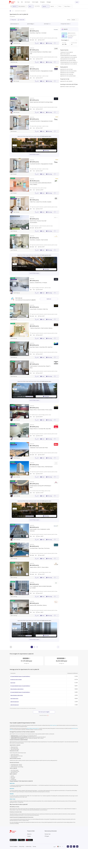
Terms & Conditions (14, 846)
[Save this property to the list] (55, 43)
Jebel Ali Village (29, 728)
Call (37, 43)
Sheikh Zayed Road (53, 725)
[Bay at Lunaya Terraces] (34, 145)
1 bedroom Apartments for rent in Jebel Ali (68, 57)
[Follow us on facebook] (71, 846)
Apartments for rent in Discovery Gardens (68, 70)
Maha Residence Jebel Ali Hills (16, 695)
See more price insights (44, 712)
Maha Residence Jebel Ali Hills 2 (16, 689)
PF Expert (47, 836)
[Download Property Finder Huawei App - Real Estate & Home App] (29, 840)
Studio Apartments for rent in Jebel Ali (67, 58)
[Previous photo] (11, 34)
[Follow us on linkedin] (77, 846)
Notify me (49, 299)
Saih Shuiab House (14, 698)
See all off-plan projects (34, 154)
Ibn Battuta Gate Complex (16, 679)
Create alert (21, 19)
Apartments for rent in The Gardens (67, 72)
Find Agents (42, 2)
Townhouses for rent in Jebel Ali (66, 52)
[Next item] (76, 40)
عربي (54, 846)
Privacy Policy (21, 846)
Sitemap (34, 846)
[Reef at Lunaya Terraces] (34, 264)
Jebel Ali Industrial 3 (14, 704)
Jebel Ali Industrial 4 (14, 701)
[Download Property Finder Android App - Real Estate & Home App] (21, 840)
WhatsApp (50, 43)
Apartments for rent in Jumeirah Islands (68, 75)
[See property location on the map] (27, 40)
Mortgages (49, 2)
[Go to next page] (58, 647)
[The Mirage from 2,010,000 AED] (34, 390)
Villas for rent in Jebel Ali (65, 53)
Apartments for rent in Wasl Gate (66, 74)
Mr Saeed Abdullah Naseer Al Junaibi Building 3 (20, 685)
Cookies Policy (28, 846)
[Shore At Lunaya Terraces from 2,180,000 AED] (34, 510)
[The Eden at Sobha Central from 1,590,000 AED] (34, 629)
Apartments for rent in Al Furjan (66, 69)
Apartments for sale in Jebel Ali (66, 81)
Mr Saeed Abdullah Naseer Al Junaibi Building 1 (20, 692)
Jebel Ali (14, 6)
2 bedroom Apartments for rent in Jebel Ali (68, 63)
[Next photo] (28, 34)
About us (29, 834)
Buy (18, 2)
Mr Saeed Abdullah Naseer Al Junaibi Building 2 (20, 676)
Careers (29, 836)
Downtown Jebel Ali (35, 728)
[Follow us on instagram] (68, 846)
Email (43, 43)
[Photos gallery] (19, 34)
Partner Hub (47, 834)
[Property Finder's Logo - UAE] (12, 2)
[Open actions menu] (57, 43)
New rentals (25, 658)
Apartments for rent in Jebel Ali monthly (68, 60)
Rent (22, 2)
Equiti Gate (12, 682)
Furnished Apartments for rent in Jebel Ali (68, 55)
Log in (77, 2)
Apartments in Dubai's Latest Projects (67, 86)
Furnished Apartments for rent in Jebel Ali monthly (70, 62)
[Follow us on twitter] (74, 846)
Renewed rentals (60, 658)
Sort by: (68, 19)
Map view (14, 19)
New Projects (27, 2)
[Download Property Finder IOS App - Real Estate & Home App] (13, 840)
